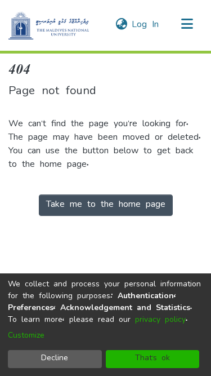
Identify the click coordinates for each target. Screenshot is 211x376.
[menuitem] (121, 25)
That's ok (152, 359)
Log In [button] (146, 25)
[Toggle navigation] (187, 25)
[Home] (48, 25)
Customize (26, 336)
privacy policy (160, 320)
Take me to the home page (105, 205)
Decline (54, 359)
